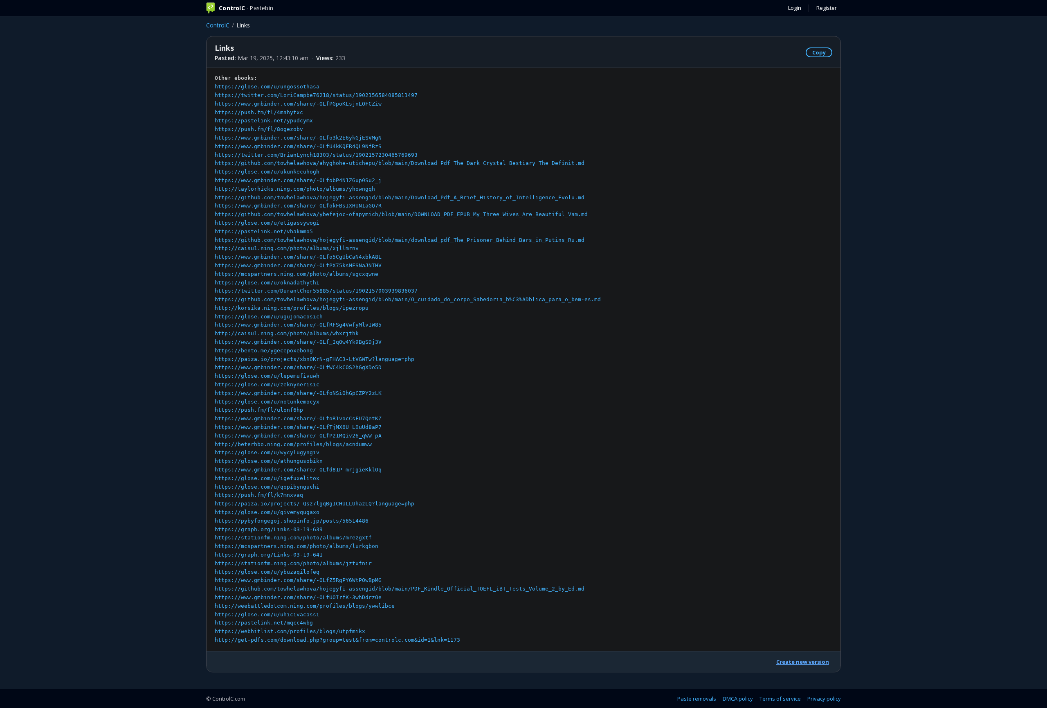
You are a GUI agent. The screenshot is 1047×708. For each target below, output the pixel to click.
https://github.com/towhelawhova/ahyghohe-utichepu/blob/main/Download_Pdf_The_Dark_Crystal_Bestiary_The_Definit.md (399, 163)
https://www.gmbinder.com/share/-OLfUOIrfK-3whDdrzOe (298, 597)
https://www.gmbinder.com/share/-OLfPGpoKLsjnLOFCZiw (298, 104)
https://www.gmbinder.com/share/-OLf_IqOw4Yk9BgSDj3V (298, 342)
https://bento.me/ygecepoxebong (264, 350)
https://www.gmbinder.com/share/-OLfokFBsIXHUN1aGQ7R (298, 206)
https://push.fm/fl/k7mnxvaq (259, 495)
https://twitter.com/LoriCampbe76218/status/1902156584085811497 (316, 95)
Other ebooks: (408, 359)
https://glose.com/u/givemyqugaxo (267, 512)
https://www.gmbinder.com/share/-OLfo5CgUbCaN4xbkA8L (298, 257)
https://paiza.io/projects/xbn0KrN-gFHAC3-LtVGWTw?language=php (314, 359)
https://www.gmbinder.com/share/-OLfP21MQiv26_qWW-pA (298, 436)
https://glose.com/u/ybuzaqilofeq (267, 572)
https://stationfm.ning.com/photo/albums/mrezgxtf (293, 537)
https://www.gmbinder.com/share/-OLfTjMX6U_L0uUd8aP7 (298, 427)
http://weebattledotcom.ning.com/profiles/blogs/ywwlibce (305, 606)
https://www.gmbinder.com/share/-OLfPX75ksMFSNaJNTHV (298, 265)
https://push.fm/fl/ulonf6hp (259, 410)
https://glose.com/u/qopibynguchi (267, 487)
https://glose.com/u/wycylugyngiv (267, 452)
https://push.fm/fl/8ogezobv (259, 129)
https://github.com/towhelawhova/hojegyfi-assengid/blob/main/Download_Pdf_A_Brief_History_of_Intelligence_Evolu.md (399, 197)
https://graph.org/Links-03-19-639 (269, 529)
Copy (819, 52)
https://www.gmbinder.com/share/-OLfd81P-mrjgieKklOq (298, 470)
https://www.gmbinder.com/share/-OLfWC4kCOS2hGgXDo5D (298, 367)
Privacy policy (824, 698)
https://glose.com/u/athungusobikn (269, 461)
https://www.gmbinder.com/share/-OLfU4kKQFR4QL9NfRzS (298, 146)
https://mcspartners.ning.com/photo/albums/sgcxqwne (296, 274)
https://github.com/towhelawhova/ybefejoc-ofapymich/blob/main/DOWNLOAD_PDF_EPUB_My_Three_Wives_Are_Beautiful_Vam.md (401, 214)
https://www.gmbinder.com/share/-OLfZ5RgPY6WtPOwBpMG (298, 580)
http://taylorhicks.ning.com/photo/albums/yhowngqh (295, 189)
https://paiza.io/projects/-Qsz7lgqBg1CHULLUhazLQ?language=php (314, 504)
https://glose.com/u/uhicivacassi (267, 614)
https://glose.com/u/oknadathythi (267, 283)
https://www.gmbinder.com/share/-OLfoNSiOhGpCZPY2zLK (298, 393)
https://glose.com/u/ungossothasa (267, 86)
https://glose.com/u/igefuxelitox (267, 478)
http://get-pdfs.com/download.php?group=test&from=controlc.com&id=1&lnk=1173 (337, 640)
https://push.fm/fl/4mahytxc (259, 112)
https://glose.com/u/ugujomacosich (269, 316)
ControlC (217, 25)
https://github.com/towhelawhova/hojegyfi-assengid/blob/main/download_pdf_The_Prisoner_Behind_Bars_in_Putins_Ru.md (399, 240)
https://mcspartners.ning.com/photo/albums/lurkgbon (296, 546)
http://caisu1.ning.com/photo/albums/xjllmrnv (287, 248)
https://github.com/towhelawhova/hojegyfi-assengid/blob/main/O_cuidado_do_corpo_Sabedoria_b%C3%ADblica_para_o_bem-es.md (408, 299)
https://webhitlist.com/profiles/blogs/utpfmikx (290, 631)
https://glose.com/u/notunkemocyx (267, 402)
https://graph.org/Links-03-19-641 (269, 555)
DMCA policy (738, 698)
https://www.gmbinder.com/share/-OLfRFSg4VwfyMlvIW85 (298, 325)
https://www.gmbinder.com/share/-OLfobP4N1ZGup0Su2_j (298, 180)
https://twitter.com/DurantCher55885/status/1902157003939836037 (316, 291)
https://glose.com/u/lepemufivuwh (267, 376)
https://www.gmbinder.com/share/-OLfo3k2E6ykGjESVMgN (298, 138)
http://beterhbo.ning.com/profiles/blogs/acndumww (293, 444)
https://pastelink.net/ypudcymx (264, 120)
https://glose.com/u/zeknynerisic (267, 384)
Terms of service (780, 698)
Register (826, 7)
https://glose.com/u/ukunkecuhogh (267, 172)
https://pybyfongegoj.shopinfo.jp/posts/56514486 (291, 521)
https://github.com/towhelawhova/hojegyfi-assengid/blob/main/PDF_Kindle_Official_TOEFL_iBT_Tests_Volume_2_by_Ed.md (399, 589)
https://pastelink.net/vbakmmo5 (264, 231)
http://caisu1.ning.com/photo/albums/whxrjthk (287, 333)
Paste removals (696, 698)
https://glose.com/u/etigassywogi (267, 223)
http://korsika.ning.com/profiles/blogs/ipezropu (291, 308)
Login (794, 7)
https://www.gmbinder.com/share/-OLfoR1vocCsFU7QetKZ (298, 418)
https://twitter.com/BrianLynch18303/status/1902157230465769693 (316, 155)
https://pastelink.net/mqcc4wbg (264, 623)
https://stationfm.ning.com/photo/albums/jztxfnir (293, 563)
